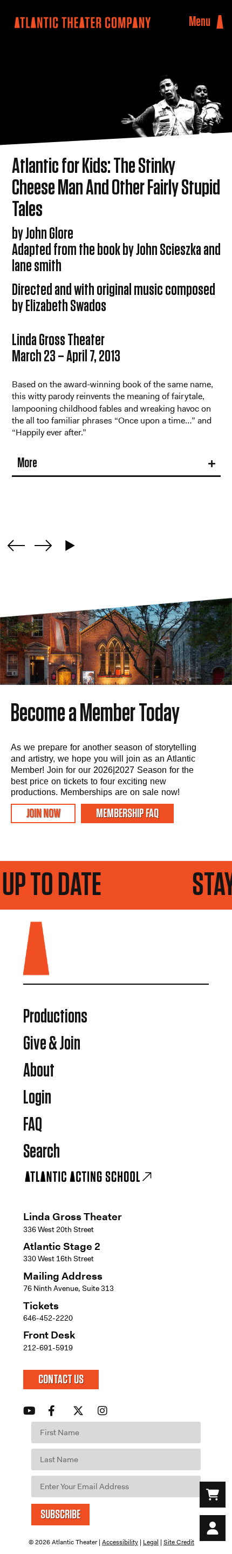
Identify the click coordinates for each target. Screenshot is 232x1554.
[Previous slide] (16, 545)
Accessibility (120, 1542)
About (38, 1070)
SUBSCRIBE (60, 1514)
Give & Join (51, 1043)
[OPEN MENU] (220, 22)
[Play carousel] (70, 545)
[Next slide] (43, 545)
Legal (151, 1542)
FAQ (32, 1124)
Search (41, 1151)
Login (37, 1097)
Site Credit (178, 1542)
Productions (55, 1016)
